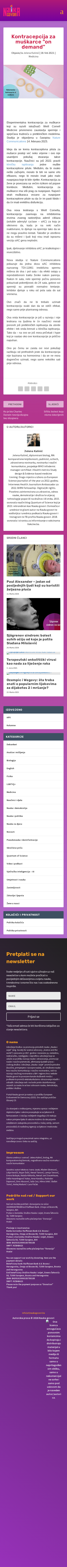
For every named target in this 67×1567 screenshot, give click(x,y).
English (10, 768)
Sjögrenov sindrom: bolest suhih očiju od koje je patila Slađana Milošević (30, 639)
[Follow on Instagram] (27, 1298)
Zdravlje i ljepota (15, 895)
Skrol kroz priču (14, 847)
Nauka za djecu (14, 823)
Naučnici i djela (14, 800)
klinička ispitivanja (20, 164)
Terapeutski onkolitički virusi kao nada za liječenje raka (31, 661)
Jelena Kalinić (31, 52)
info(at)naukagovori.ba (33, 1313)
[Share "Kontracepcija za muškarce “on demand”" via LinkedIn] (40, 389)
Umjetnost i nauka (16, 879)
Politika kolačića (15, 922)
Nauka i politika (15, 816)
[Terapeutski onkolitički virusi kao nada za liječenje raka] (33, 653)
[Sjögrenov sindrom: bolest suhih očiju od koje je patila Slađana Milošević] (33, 614)
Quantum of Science (17, 855)
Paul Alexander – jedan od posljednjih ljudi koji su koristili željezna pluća (33, 585)
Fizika (10, 776)
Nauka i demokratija (17, 808)
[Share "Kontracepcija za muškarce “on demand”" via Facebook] (20, 389)
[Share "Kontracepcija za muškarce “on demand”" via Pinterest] (33, 389)
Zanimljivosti (13, 887)
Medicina (33, 56)
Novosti (11, 831)
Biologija (11, 760)
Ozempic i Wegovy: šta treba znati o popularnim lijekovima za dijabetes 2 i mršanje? (32, 684)
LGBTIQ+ (11, 784)
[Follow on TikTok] (48, 1298)
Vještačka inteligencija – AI (20, 871)
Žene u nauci (13, 903)
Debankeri (12, 744)
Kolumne (11, 725)
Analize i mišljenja (16, 752)
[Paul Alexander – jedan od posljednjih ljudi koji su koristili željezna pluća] (33, 560)
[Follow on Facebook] (16, 1298)
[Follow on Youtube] (38, 1298)
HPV (9, 717)
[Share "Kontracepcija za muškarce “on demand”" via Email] (46, 389)
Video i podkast (14, 863)
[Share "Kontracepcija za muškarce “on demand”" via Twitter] (27, 389)
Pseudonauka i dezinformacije (22, 839)
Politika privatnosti (17, 930)
